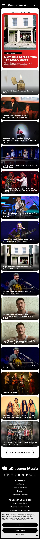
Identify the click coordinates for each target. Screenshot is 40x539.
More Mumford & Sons (20, 452)
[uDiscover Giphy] (34, 475)
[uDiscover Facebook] (4, 475)
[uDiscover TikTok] (15, 475)
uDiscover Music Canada (20, 507)
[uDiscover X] (8, 475)
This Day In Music (20, 487)
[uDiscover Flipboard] (27, 475)
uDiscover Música (20, 503)
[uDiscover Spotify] (23, 475)
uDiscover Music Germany (20, 510)
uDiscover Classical (20, 495)
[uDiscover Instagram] (11, 475)
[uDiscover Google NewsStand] (30, 475)
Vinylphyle (20, 484)
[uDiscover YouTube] (19, 475)
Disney (20, 491)
